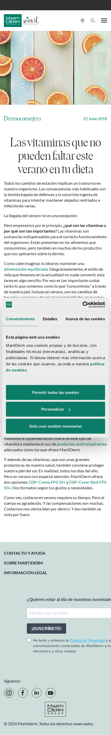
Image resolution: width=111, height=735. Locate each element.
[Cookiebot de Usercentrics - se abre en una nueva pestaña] (82, 304)
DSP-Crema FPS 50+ (47, 482)
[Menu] (104, 20)
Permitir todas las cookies (55, 392)
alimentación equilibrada (26, 269)
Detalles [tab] (50, 319)
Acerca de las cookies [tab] (85, 319)
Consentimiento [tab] (20, 319)
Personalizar (52, 409)
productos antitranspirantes (82, 443)
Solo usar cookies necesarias (55, 426)
